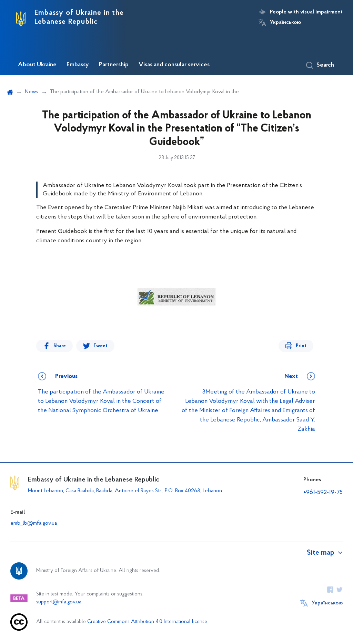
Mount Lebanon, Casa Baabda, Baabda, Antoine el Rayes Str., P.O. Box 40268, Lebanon (125, 491)
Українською (285, 22)
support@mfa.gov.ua (58, 602)
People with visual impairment (306, 12)
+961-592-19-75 (323, 492)
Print (301, 346)
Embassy (78, 65)
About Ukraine (37, 65)
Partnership (114, 65)
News (31, 92)
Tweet (100, 346)
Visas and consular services (174, 65)
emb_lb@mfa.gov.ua (33, 523)
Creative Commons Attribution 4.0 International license (147, 621)
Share (59, 346)
